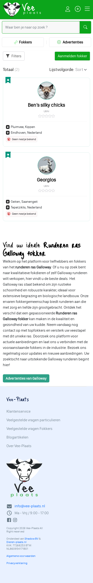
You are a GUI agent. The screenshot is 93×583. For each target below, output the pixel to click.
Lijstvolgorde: (61, 69)
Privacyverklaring (16, 563)
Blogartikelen (17, 437)
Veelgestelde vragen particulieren (33, 420)
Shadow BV (31, 538)
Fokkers (25, 42)
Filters (16, 56)
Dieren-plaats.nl (16, 542)
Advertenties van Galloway (26, 378)
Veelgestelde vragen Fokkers (29, 429)
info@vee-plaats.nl (30, 506)
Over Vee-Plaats (18, 446)
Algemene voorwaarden (21, 556)
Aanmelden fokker (72, 56)
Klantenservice (18, 411)
